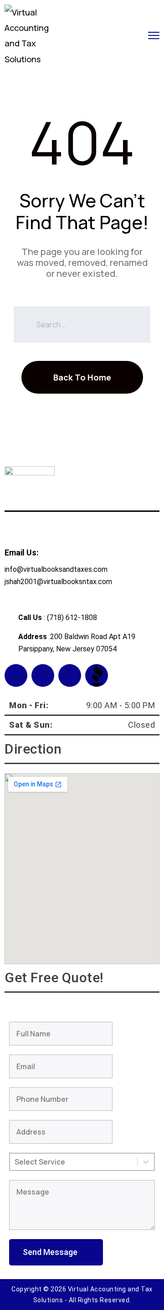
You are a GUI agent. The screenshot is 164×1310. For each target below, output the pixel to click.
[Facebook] (16, 675)
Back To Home (82, 377)
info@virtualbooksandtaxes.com (56, 569)
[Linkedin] (69, 675)
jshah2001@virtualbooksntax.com (58, 581)
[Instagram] (42, 675)
